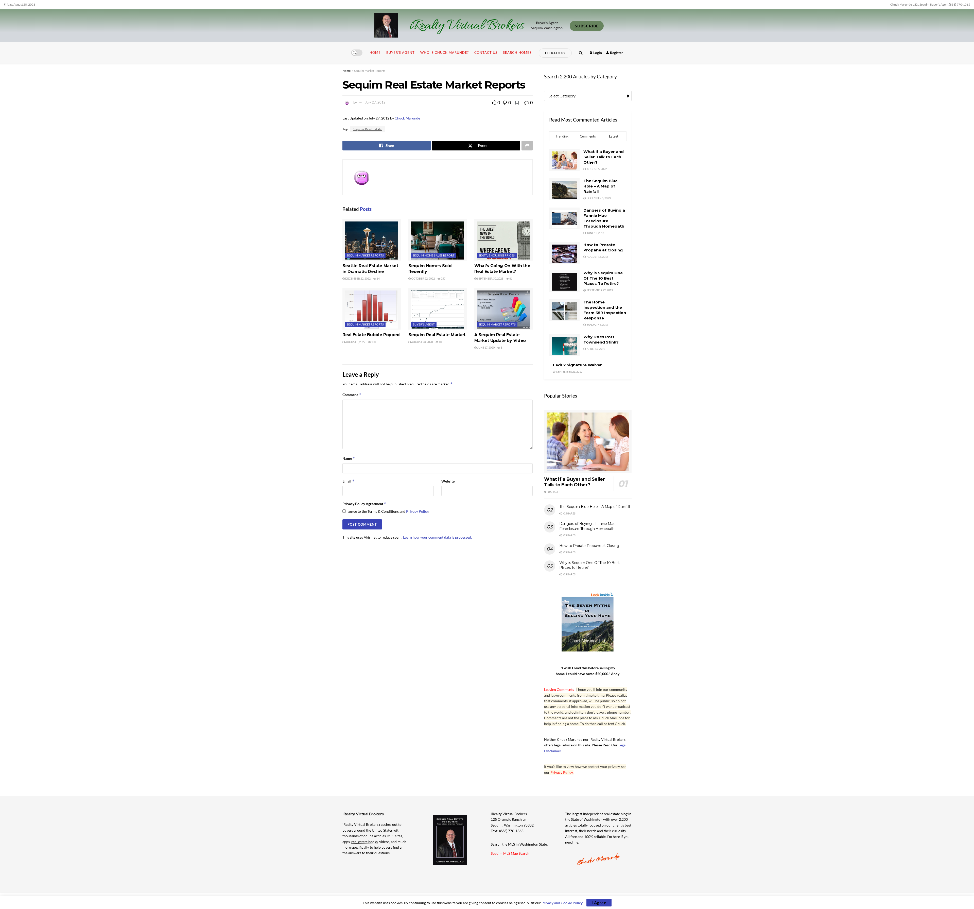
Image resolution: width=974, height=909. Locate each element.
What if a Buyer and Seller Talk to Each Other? (603, 157)
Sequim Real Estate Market (436, 334)
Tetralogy (555, 53)
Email (348, 481)
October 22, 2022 (423, 278)
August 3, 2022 (355, 342)
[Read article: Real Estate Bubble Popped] (371, 309)
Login (597, 52)
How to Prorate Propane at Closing (589, 545)
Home (375, 52)
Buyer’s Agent (400, 52)
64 (378, 278)
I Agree (599, 902)
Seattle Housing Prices (497, 255)
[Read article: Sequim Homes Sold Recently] (437, 240)
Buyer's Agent (424, 324)
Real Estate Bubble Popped (371, 334)
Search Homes (517, 52)
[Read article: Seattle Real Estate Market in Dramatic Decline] (371, 240)
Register (616, 52)
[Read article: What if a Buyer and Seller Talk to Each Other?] (588, 441)
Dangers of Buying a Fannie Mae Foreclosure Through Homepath (587, 526)
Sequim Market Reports (369, 71)
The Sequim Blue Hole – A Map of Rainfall (600, 186)
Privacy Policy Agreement (364, 503)
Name (348, 458)
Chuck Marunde (407, 118)
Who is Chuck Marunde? (444, 52)
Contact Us (485, 52)
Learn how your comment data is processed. (437, 537)
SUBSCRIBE (587, 25)
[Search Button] (581, 52)
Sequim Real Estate (367, 129)
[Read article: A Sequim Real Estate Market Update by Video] (503, 309)
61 (510, 278)
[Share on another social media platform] (527, 145)
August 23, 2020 (422, 342)
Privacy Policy (417, 511)
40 (440, 342)
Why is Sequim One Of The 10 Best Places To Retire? (603, 278)
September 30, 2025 (490, 278)
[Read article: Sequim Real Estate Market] (437, 309)
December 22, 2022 (358, 278)
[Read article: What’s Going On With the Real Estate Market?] (503, 240)
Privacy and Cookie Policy (562, 903)
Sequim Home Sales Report (434, 255)
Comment (351, 394)
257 (442, 278)
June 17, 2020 (486, 347)
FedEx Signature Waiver (577, 365)
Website (448, 481)
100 (373, 342)
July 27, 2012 (375, 102)
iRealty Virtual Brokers (466, 25)
